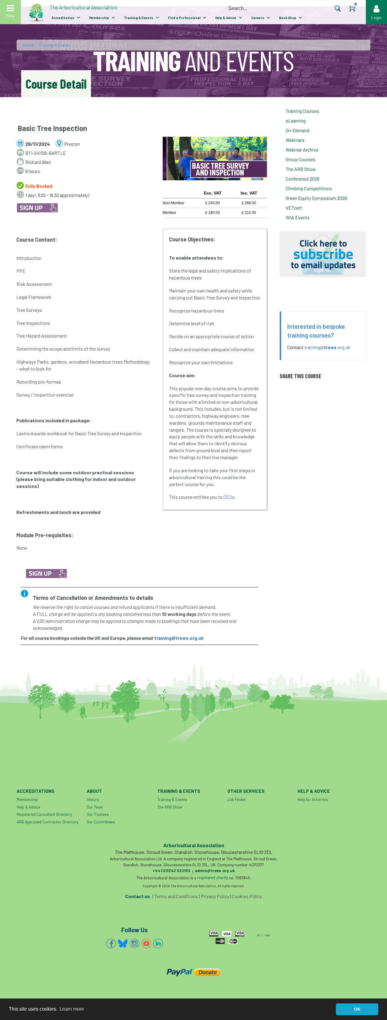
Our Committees (101, 821)
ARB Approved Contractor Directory (47, 821)
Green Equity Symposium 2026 (316, 198)
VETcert (294, 208)
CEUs (229, 497)
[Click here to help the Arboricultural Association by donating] (193, 972)
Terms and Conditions (176, 896)
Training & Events (138, 18)
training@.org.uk (327, 347)
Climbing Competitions (309, 188)
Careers (257, 18)
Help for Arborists (313, 799)
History (93, 799)
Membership (99, 18)
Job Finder (236, 799)
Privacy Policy (215, 896)
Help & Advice (225, 18)
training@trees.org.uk (179, 638)
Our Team (95, 807)
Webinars (295, 140)
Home (28, 44)
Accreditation (62, 18)
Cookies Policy (247, 896)
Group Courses (300, 159)
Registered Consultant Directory (44, 814)
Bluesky (123, 943)
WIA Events (298, 217)
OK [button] (357, 1009)
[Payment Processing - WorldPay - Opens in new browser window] (263, 934)
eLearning (296, 120)
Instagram (134, 943)
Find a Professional (184, 18)
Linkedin (158, 943)
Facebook (111, 943)
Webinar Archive (302, 149)
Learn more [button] (72, 1009)
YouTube (146, 943)
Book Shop (287, 18)
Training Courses (302, 111)
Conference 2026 (303, 178)
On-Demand (297, 130)
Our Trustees (98, 814)
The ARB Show (301, 169)
